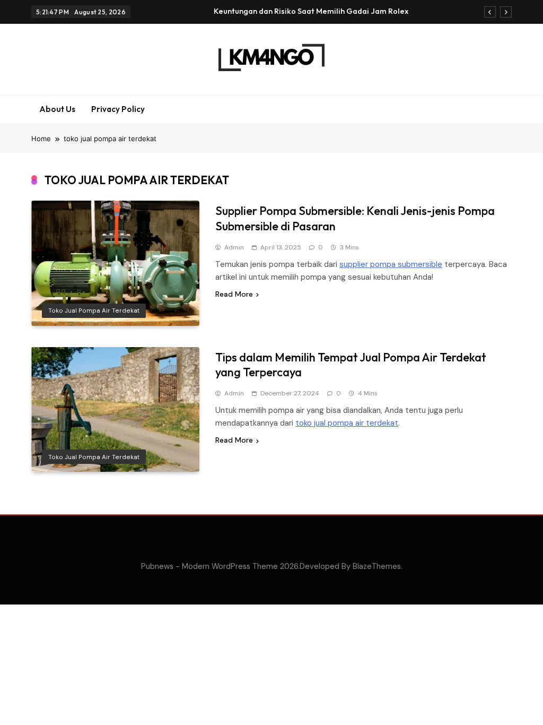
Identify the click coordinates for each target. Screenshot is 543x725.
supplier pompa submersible (390, 264)
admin (234, 247)
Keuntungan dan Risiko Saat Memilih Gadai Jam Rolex (311, 11)
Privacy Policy (118, 109)
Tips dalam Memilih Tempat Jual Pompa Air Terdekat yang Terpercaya (350, 365)
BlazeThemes (377, 566)
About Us (57, 109)
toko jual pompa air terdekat (93, 310)
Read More (234, 294)
